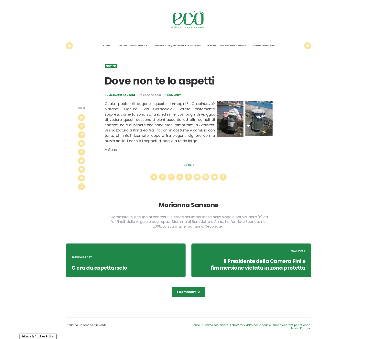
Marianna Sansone (122, 95)
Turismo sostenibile (132, 45)
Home (106, 45)
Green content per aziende (227, 45)
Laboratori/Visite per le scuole (177, 45)
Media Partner (264, 45)
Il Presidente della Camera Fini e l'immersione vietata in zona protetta (258, 264)
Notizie (111, 66)
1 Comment (173, 95)
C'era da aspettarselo (99, 267)
